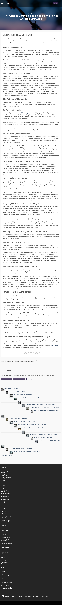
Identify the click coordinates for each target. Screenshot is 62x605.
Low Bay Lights (4, 490)
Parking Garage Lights (6, 477)
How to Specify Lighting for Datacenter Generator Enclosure (30, 397)
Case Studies (5, 547)
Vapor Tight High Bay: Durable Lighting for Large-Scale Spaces (27, 451)
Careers (21, 596)
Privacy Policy (36, 596)
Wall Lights (3, 474)
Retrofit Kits (3, 513)
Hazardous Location (5, 481)
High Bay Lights (4, 488)
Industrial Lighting (5, 539)
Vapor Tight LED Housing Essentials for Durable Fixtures (21, 448)
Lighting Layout (4, 562)
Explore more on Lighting (6, 455)
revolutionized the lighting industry (23, 113)
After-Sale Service (5, 563)
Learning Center (4, 530)
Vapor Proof (3, 502)
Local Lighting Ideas (5, 457)
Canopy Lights (4, 475)
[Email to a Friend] (31, 353)
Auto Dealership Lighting (6, 543)
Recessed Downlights (6, 496)
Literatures (3, 571)
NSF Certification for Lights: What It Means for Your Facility (17, 445)
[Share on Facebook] (25, 353)
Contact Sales (4, 578)
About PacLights (4, 528)
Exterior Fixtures (4, 552)
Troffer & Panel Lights (6, 495)
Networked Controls (5, 520)
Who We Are (7, 596)
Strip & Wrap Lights (5, 491)
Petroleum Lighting (5, 542)
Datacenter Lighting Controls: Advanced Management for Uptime (43, 434)
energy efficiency (36, 38)
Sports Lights (4, 478)
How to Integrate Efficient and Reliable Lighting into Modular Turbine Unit (41, 404)
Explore (31, 13)
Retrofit (3, 508)
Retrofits (3, 553)
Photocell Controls (5, 521)
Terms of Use (28, 596)
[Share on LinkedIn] (36, 353)
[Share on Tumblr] (39, 353)
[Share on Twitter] (28, 353)
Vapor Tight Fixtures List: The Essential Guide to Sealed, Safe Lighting (32, 424)
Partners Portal (44, 596)
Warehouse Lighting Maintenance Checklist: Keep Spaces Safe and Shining (41, 431)
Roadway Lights (4, 480)
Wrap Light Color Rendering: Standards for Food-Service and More (35, 427)
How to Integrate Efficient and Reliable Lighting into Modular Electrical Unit (45, 407)
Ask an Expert (54, 345)
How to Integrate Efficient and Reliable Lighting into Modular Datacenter (36, 401)
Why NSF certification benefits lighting (13, 388)
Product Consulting (5, 560)
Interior (3, 485)
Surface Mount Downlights (7, 498)
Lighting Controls (6, 517)
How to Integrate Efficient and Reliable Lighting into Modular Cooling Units (20, 415)
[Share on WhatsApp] (23, 353)
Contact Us (14, 596)
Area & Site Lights (5, 471)
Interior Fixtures (4, 550)
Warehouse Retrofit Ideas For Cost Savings (18, 418)
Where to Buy (5, 575)
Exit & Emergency (5, 499)
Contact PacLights (6, 582)
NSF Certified (4, 501)
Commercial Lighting (5, 537)
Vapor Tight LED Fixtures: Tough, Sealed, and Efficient (25, 421)
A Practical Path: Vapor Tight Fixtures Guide (43, 437)
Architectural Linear (5, 493)
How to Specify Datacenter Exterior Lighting (18, 391)
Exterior (3, 467)
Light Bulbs (3, 511)
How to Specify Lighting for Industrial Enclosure (23, 394)
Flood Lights (4, 472)
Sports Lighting (4, 540)
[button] (60, 3)
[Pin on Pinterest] (34, 353)
